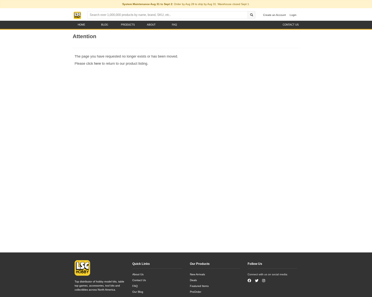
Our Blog (137, 291)
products (128, 24)
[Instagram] (263, 281)
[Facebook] (250, 281)
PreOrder (195, 291)
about (151, 24)
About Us (138, 274)
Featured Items (199, 286)
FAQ (135, 286)
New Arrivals (197, 274)
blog (104, 24)
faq (174, 24)
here (97, 63)
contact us (291, 24)
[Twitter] (256, 281)
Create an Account (274, 14)
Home (81, 24)
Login (293, 14)
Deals (193, 280)
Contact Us (139, 280)
